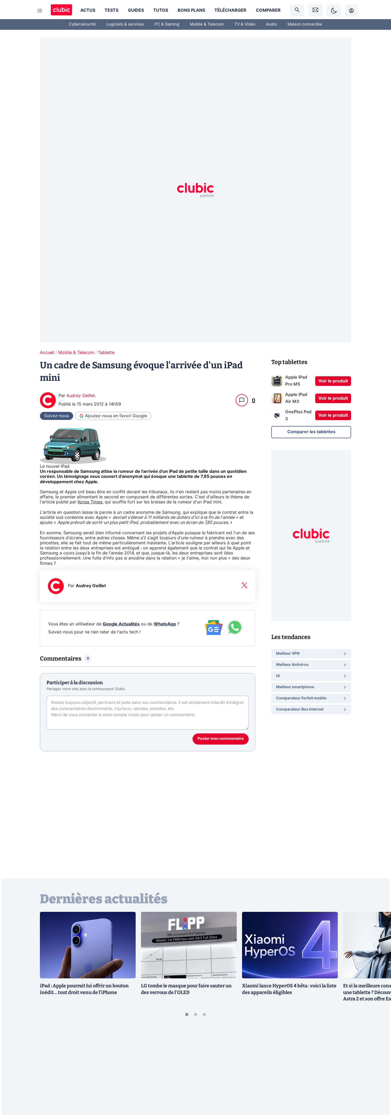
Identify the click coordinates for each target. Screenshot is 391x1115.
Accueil (47, 352)
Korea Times (90, 502)
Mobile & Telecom (207, 24)
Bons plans (191, 10)
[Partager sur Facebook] (378, 1069)
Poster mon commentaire (221, 739)
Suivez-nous (56, 416)
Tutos (160, 10)
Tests (111, 10)
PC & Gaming (167, 24)
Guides (136, 10)
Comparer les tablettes (311, 432)
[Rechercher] (297, 10)
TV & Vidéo (244, 24)
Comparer (268, 10)
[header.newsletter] (315, 10)
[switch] (334, 10)
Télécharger (230, 10)
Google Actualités (121, 624)
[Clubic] (61, 10)
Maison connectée (305, 24)
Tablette (106, 352)
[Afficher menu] (40, 10)
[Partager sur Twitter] (378, 1087)
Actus (87, 10)
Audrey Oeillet (80, 396)
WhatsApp (165, 624)
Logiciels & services (125, 24)
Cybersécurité (82, 24)
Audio (271, 24)
